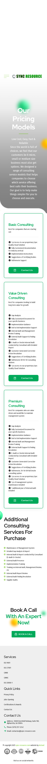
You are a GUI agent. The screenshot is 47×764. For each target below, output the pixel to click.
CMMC (6, 678)
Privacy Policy (9, 694)
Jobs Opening (9, 699)
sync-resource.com (23, 745)
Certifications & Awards (12, 704)
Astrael (41, 745)
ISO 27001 (7, 668)
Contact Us (8, 709)
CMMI (6, 673)
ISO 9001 (7, 663)
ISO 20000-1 (8, 683)
